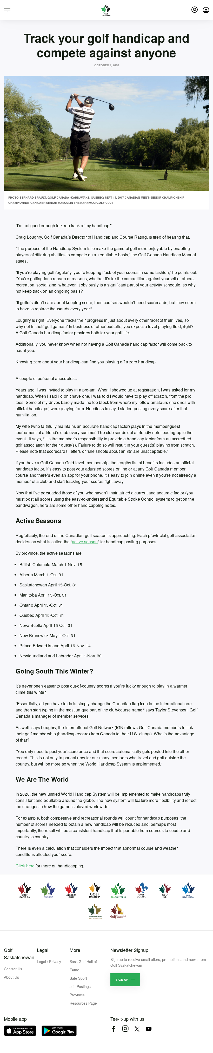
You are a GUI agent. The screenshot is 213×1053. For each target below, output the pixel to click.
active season (85, 542)
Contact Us (13, 968)
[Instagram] (125, 1028)
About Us (11, 977)
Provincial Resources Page (83, 999)
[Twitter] (137, 1028)
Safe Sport (78, 978)
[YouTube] (148, 1028)
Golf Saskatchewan (19, 953)
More (75, 949)
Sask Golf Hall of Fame (83, 965)
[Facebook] (113, 1028)
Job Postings (80, 986)
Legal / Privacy (49, 961)
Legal (42, 949)
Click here (25, 866)
